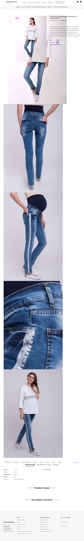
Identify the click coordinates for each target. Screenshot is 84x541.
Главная (25, 2)
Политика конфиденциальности (24, 531)
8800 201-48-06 (60, 3)
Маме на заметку (44, 526)
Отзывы (56, 465)
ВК (61, 519)
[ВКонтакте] (50, 53)
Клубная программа (21, 519)
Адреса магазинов (21, 524)
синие (47, 462)
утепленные (15, 462)
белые (41, 462)
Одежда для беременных (39, 7)
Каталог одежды (26, 7)
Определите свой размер (55, 44)
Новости (19, 522)
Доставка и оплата (44, 465)
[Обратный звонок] (70, 2)
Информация (30, 465)
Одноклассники (64, 522)
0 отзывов (60, 23)
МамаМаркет (11, 2)
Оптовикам (50, 2)
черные (35, 462)
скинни (53, 462)
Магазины (37, 2)
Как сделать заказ (44, 519)
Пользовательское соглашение (24, 533)
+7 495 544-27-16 (60, 1)
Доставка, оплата (44, 522)
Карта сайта (63, 526)
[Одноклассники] (52, 53)
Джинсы (50, 7)
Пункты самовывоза (44, 529)
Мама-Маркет (7, 526)
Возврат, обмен (43, 524)
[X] (54, 53)
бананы (60, 462)
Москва (8, 3)
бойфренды (7, 462)
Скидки (44, 2)
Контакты (31, 2)
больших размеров (26, 462)
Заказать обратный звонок (46, 531)
